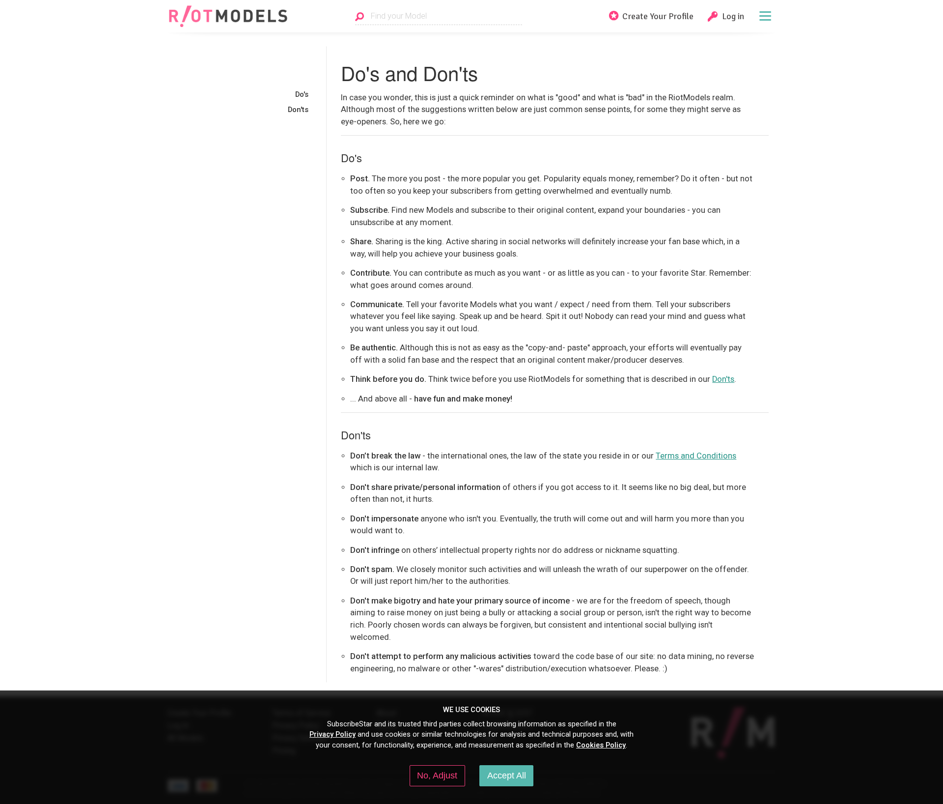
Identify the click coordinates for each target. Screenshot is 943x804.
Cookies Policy (601, 745)
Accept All (506, 775)
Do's (301, 94)
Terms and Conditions (696, 455)
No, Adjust (437, 775)
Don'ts (298, 109)
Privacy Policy (332, 734)
